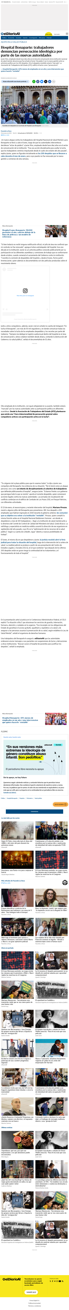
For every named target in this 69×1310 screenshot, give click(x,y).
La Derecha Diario (24, 2)
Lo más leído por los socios (10, 818)
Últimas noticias (6, 1127)
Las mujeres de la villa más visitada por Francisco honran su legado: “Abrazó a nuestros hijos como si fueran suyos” (49, 939)
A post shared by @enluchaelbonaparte (25, 319)
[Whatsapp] (33, 81)
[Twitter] (45, 81)
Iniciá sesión (57, 34)
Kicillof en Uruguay (32, 2)
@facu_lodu (5, 135)
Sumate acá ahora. (9, 793)
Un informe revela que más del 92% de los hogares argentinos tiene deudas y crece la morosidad (17, 1090)
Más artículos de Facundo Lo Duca (13, 881)
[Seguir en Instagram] (57, 1281)
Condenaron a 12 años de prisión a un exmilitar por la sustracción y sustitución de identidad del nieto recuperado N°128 (50, 843)
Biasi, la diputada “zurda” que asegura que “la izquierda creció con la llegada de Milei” (51, 909)
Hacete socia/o (48, 34)
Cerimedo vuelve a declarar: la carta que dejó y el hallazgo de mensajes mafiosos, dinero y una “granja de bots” (50, 1119)
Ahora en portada (7, 948)
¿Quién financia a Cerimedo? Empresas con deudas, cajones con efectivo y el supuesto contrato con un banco (17, 1119)
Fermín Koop (4, 1006)
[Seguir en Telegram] (54, 1281)
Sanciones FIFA (52, 2)
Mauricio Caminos (40, 876)
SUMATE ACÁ (31, 1292)
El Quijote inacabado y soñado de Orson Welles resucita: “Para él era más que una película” (50, 1031)
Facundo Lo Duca (6, 131)
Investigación (33, 38)
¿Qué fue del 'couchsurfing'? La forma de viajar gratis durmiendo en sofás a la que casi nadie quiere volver (16, 1182)
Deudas (46, 2)
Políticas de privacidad (34, 1303)
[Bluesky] (41, 81)
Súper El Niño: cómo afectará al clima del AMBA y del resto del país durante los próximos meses (16, 843)
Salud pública (38, 798)
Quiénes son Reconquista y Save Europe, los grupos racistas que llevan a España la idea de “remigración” (16, 1031)
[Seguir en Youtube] (60, 1281)
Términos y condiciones (34, 1306)
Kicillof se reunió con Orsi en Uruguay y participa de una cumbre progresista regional (16, 1061)
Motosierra (30, 798)
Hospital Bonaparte (12, 798)
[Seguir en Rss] (62, 1281)
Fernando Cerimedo (16, 2)
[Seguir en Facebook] (52, 1281)
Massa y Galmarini (40, 2)
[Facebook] (37, 81)
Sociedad (18, 38)
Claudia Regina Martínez (7, 874)
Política (4, 38)
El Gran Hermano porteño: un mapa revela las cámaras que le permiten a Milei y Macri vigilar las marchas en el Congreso (51, 872)
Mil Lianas (42, 38)
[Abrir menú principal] (67, 34)
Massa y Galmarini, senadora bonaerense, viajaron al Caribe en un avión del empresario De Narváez (50, 1061)
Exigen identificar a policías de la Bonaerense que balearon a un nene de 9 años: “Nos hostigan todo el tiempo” (16, 910)
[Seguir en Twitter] (50, 1281)
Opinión (25, 38)
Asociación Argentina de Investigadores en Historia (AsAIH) (51, 1002)
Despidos (22, 798)
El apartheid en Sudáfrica (44, 1000)
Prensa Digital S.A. (35, 1300)
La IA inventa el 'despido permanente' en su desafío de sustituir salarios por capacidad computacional (51, 973)
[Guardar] (53, 81)
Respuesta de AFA (59, 2)
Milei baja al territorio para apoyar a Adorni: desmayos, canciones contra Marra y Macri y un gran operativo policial (17, 939)
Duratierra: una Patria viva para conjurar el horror (17, 871)
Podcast (49, 38)
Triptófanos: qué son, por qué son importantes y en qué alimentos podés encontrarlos (15, 1153)
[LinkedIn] (49, 81)
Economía (11, 38)
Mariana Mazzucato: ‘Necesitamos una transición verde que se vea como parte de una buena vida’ (16, 1002)
